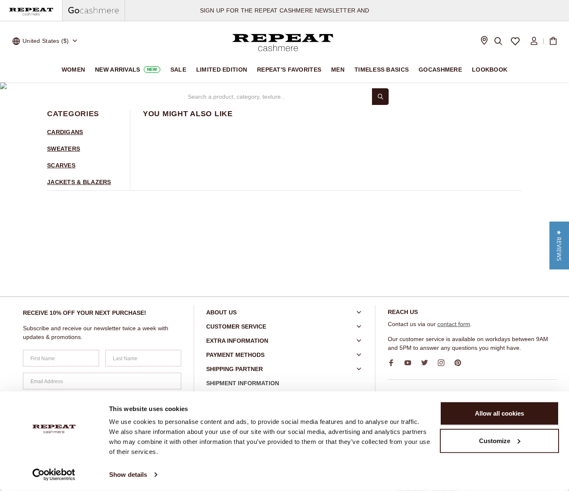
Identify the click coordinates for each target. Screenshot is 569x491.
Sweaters (63, 148)
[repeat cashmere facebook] (394, 362)
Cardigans (65, 132)
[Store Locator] (484, 41)
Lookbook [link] (489, 69)
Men (337, 69)
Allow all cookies (499, 413)
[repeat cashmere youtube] (410, 362)
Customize (494, 440)
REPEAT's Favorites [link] (289, 69)
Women (73, 69)
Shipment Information (242, 383)
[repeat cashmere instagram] (444, 362)
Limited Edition (221, 69)
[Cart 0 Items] (553, 41)
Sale (178, 69)
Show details (128, 474)
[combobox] (276, 96)
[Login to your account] (534, 41)
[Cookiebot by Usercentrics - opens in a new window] (53, 475)
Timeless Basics (381, 69)
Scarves (61, 165)
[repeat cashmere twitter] (427, 362)
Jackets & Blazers (79, 182)
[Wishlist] (515, 41)
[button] (559, 245)
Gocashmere (440, 69)
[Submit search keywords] (380, 96)
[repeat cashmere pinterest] (460, 362)
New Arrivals (126, 69)
